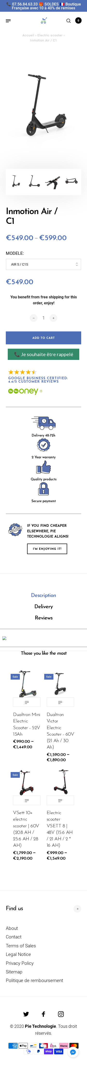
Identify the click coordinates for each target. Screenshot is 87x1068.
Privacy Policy (20, 963)
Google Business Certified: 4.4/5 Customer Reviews (39, 380)
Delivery (43, 607)
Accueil (28, 35)
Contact (14, 937)
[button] (73, 1052)
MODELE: (15, 253)
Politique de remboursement (34, 980)
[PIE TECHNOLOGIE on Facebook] (43, 1014)
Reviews (43, 618)
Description (43, 595)
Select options (27, 702)
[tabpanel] (43, 105)
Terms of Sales (21, 946)
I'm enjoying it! (47, 549)
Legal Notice (18, 954)
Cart (78, 20)
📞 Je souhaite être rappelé (43, 354)
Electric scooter (50, 35)
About (12, 928)
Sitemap (14, 972)
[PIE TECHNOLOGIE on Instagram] (61, 1014)
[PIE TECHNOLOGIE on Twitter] (26, 1014)
